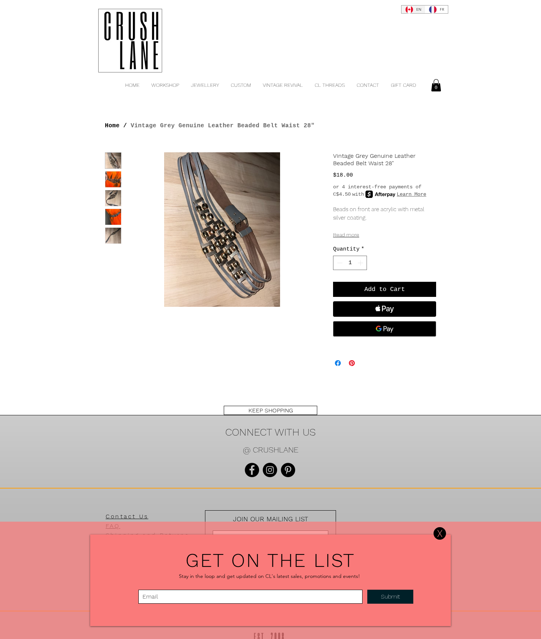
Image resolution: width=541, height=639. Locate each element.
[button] (440, 533)
